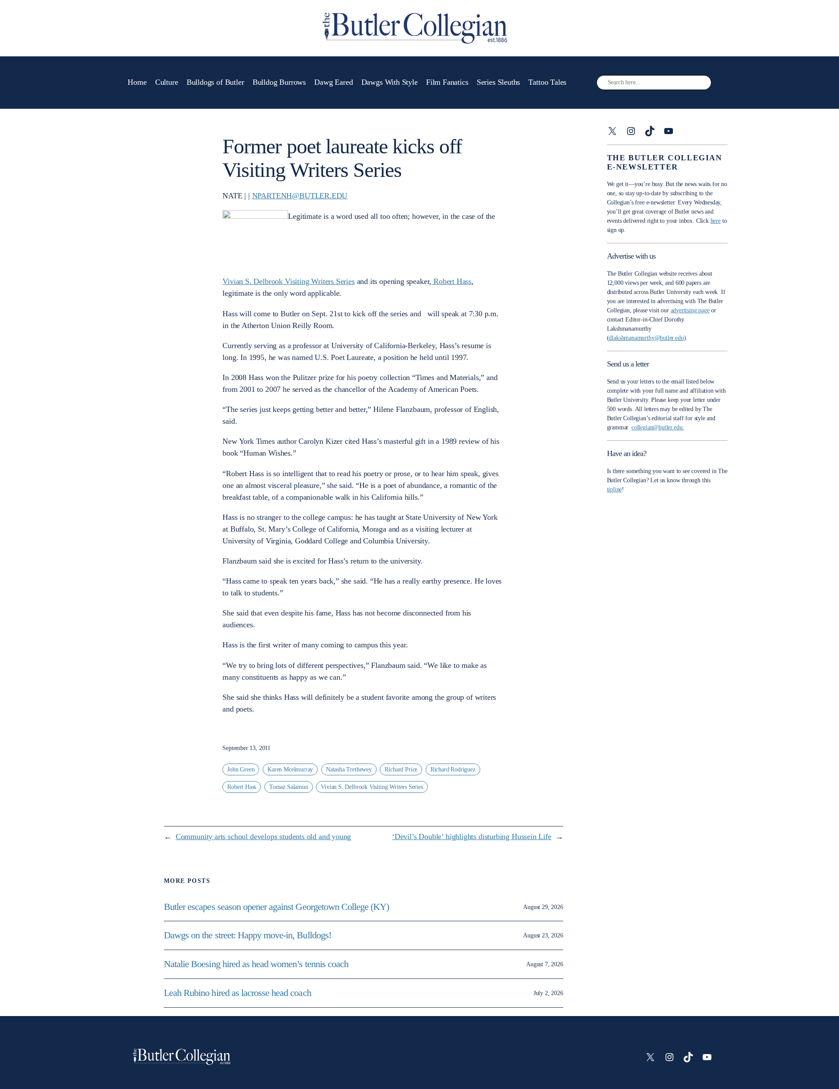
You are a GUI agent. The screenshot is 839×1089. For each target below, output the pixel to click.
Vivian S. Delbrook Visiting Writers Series (288, 281)
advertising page (690, 310)
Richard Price (401, 769)
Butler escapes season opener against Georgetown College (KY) (276, 907)
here (716, 221)
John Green (240, 769)
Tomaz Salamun (288, 787)
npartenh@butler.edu (300, 195)
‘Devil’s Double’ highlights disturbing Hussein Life (471, 836)
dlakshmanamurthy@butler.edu (646, 338)
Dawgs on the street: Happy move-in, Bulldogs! (247, 935)
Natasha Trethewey (349, 769)
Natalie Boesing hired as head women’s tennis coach (257, 964)
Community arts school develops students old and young (263, 836)
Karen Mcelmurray (290, 769)
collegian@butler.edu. (657, 427)
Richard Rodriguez (452, 769)
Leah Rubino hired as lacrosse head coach (237, 993)
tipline (614, 489)
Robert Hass (451, 281)
